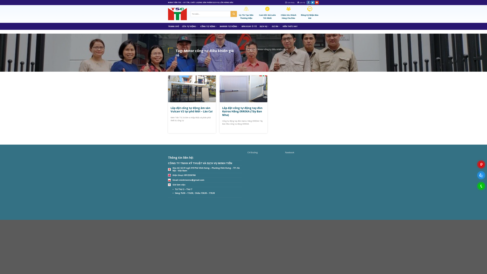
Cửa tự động (189, 26)
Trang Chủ (173, 26)
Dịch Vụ (263, 26)
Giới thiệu (291, 2)
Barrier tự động (228, 26)
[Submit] (234, 14)
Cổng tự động (207, 26)
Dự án (275, 26)
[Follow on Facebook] (308, 2)
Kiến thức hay (290, 26)
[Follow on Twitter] (313, 2)
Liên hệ (302, 2)
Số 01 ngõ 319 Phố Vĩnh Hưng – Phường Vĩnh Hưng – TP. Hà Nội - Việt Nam (206, 169)
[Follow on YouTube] (317, 2)
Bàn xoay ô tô (249, 26)
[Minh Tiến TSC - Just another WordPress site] (177, 14)
